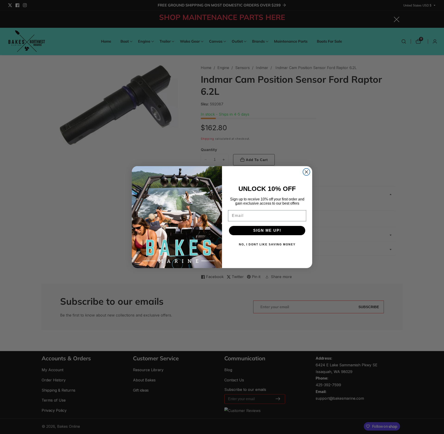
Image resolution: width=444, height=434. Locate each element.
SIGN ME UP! (267, 230)
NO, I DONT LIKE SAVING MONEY (267, 244)
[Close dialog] (306, 171)
